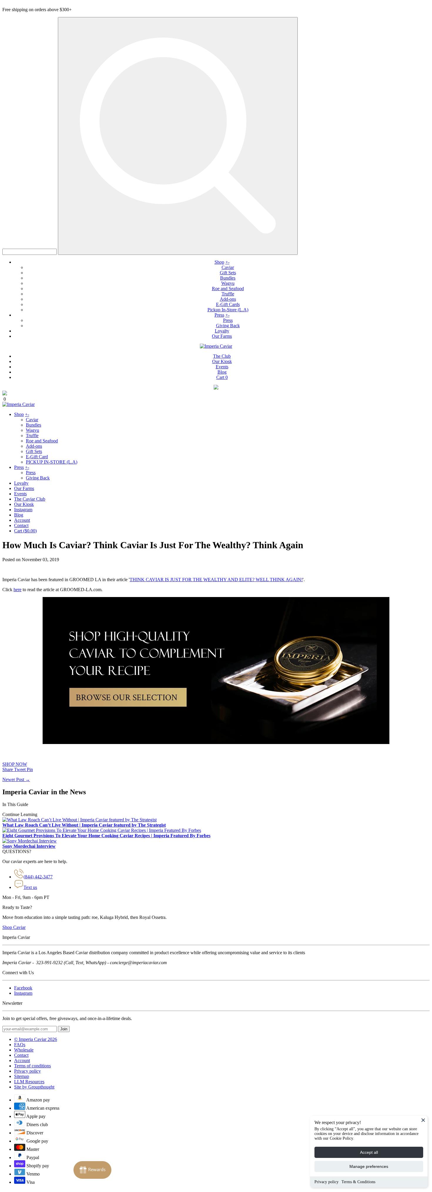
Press (219, 314)
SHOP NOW (14, 764)
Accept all (369, 1152)
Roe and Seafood (228, 288)
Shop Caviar (14, 927)
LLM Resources (29, 1081)
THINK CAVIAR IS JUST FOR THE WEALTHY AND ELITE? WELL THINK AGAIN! (216, 579)
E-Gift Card (37, 456)
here (17, 589)
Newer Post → (16, 779)
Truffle (228, 293)
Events (222, 366)
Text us (30, 887)
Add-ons (228, 299)
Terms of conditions (32, 1065)
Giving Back (228, 325)
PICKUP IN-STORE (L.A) (51, 461)
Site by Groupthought (34, 1086)
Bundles (227, 277)
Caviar (228, 267)
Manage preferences (368, 1166)
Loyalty (222, 330)
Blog (222, 372)
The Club (222, 356)
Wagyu (228, 283)
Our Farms (222, 336)
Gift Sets (228, 272)
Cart (222, 377)
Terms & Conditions (358, 1182)
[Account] (216, 387)
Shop (219, 262)
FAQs (19, 1044)
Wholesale (24, 1049)
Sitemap (21, 1076)
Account (22, 520)
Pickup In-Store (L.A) (227, 309)
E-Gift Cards (228, 304)
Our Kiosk (222, 361)
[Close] (423, 1120)
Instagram (23, 509)
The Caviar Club (29, 498)
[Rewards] (92, 1170)
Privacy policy (326, 1182)
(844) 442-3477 (38, 876)
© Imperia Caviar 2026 (35, 1039)
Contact (21, 525)
